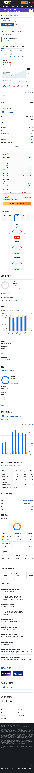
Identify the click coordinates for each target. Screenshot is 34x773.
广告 (19, 712)
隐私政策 (3, 758)
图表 (7, 46)
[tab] (4, 217)
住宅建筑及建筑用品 (28, 500)
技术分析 (4, 212)
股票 (3, 6)
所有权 (10, 50)
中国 (12, 6)
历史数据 (15, 50)
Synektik (18, 573)
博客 (2, 709)
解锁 (16, 487)
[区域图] (5, 54)
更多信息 (8, 40)
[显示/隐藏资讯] (11, 54)
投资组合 (3, 715)
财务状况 (12, 46)
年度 (2, 419)
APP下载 (3, 712)
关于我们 (20, 709)
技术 (18, 46)
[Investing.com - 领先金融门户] (7, 2)
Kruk (4, 573)
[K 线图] (3, 54)
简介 (6, 50)
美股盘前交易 (24, 6)
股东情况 (4, 515)
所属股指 (21, 50)
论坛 (23, 46)
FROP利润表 (5, 412)
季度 (6, 419)
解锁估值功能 (28, 92)
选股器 (7, 6)
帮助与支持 (21, 715)
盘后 (31, 6)
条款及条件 (3, 753)
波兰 (32, 509)
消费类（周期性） (28, 503)
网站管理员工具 (5, 718)
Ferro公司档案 (6, 494)
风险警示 (3, 763)
